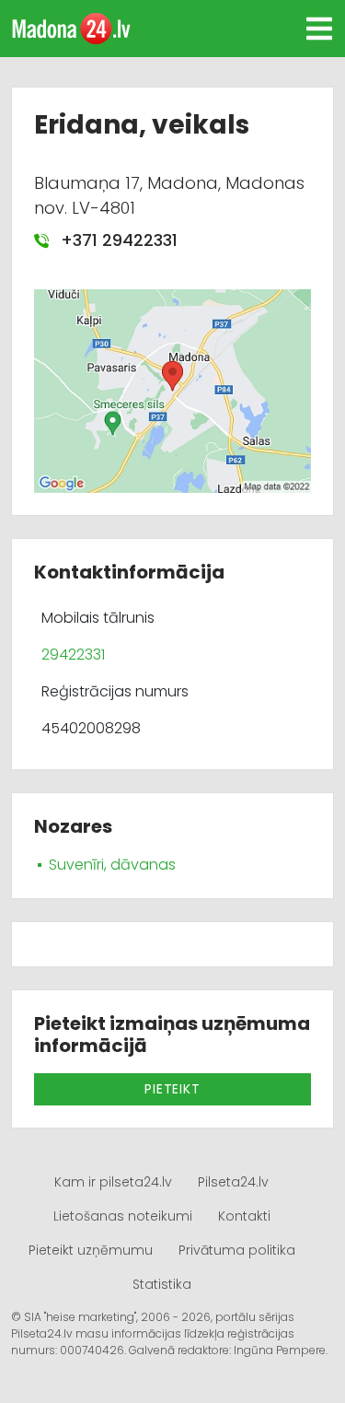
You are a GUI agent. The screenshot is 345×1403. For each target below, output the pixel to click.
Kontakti (244, 1216)
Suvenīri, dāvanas (112, 864)
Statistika (161, 1284)
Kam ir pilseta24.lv (113, 1182)
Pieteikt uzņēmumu (91, 1250)
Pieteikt (172, 1089)
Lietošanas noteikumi (122, 1216)
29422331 (73, 654)
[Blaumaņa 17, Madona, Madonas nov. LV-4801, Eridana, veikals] (172, 390)
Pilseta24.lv (233, 1182)
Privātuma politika (236, 1250)
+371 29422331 (117, 239)
